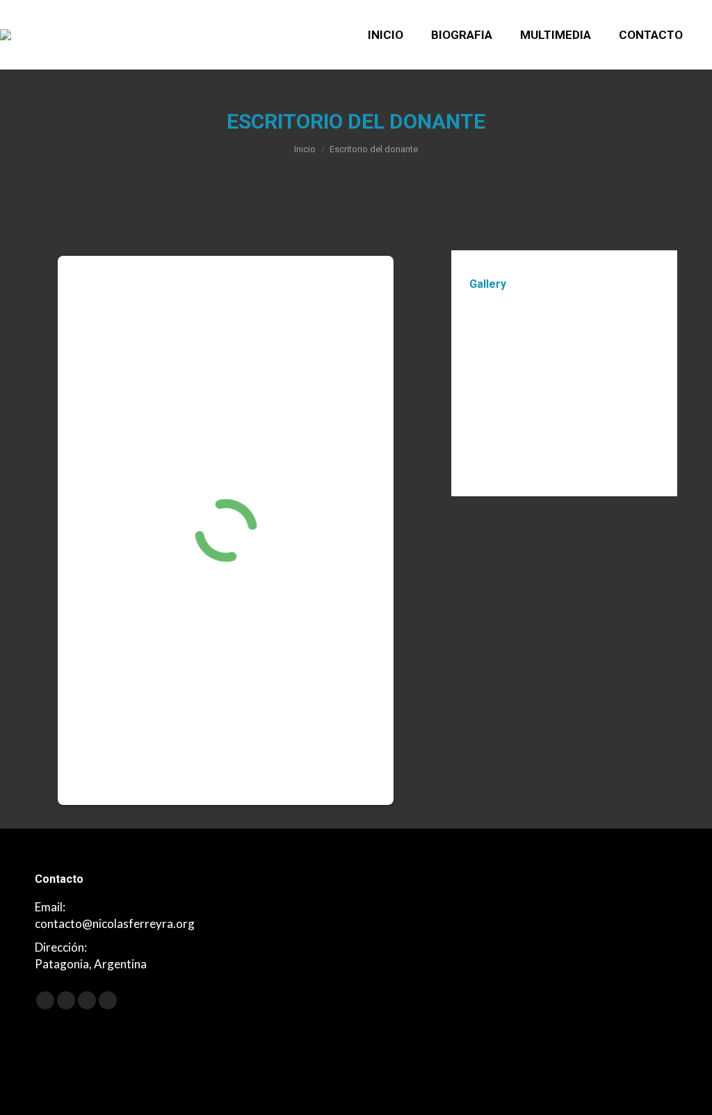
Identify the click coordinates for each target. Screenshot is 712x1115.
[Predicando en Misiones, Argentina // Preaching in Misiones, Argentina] (496, 387)
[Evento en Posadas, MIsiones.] (603, 334)
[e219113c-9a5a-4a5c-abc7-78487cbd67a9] (496, 334)
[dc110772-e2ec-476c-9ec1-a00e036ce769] (549, 334)
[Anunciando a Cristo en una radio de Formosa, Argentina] (603, 387)
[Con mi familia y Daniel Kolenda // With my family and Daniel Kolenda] (549, 387)
